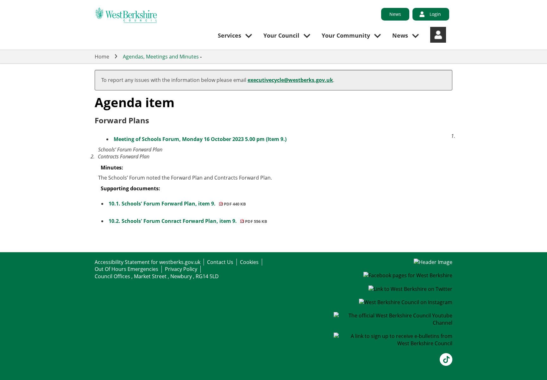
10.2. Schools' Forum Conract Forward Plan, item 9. (188, 221)
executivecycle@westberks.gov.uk (290, 80)
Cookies (249, 262)
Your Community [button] (346, 35)
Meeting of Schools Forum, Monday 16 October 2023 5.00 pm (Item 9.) (200, 139)
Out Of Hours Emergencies (126, 269)
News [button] (400, 35)
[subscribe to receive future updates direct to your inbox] (393, 343)
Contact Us (220, 262)
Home (102, 56)
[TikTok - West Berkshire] (446, 363)
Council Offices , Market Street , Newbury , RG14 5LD (157, 276)
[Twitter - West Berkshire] (410, 288)
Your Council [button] (281, 35)
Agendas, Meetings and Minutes (161, 56)
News (395, 14)
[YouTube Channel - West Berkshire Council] (393, 322)
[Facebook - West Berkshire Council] (407, 275)
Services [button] (229, 35)
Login (435, 14)
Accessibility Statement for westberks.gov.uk (147, 262)
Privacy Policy (181, 269)
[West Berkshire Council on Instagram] (405, 302)
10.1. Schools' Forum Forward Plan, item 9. (177, 203)
